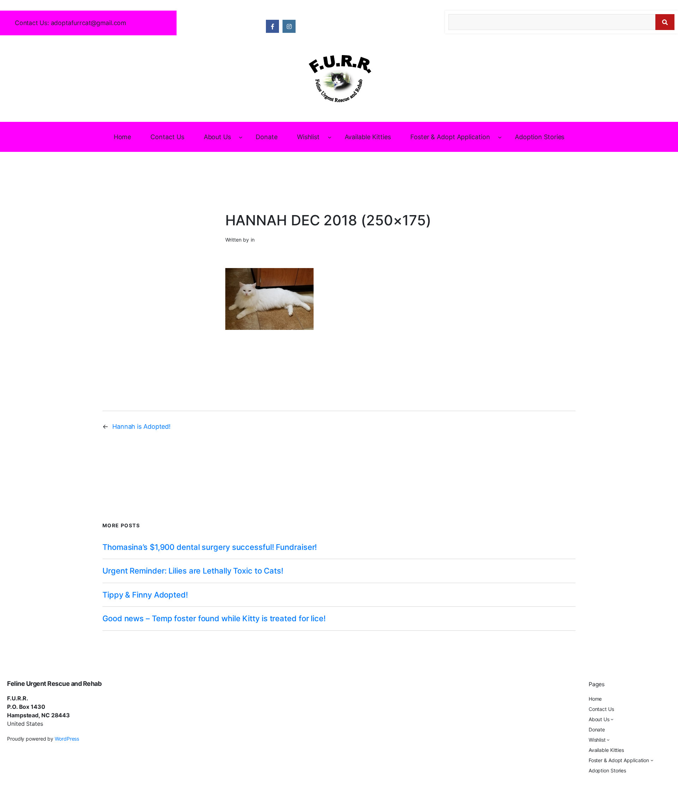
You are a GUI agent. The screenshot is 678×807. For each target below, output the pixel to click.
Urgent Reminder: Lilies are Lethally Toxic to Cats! (192, 570)
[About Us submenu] (241, 137)
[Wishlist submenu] (330, 137)
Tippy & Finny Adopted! (145, 594)
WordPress (67, 739)
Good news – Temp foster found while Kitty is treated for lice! (214, 618)
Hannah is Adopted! (141, 426)
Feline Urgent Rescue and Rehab (54, 683)
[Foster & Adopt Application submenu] (500, 137)
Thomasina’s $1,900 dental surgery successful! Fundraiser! (209, 547)
